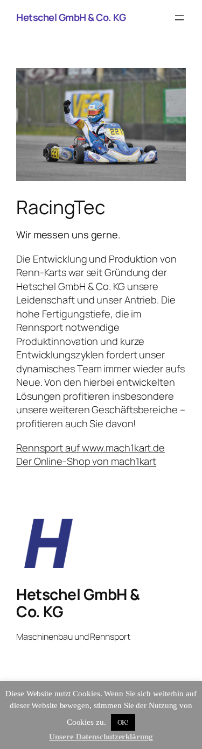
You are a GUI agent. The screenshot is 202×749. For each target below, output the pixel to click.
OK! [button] (123, 722)
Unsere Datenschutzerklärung (100, 736)
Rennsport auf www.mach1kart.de (90, 447)
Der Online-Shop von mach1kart (86, 461)
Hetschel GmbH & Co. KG (71, 17)
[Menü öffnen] (179, 17)
